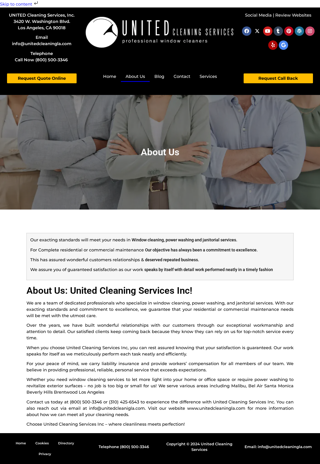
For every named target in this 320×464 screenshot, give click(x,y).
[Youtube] (267, 31)
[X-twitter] (257, 31)
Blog (159, 76)
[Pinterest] (289, 31)
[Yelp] (273, 45)
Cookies (42, 443)
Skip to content (16, 4)
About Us (135, 76)
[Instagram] (310, 31)
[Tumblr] (278, 31)
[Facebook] (246, 31)
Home (109, 76)
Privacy (45, 454)
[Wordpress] (299, 31)
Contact (182, 76)
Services (208, 76)
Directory (66, 443)
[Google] (283, 45)
